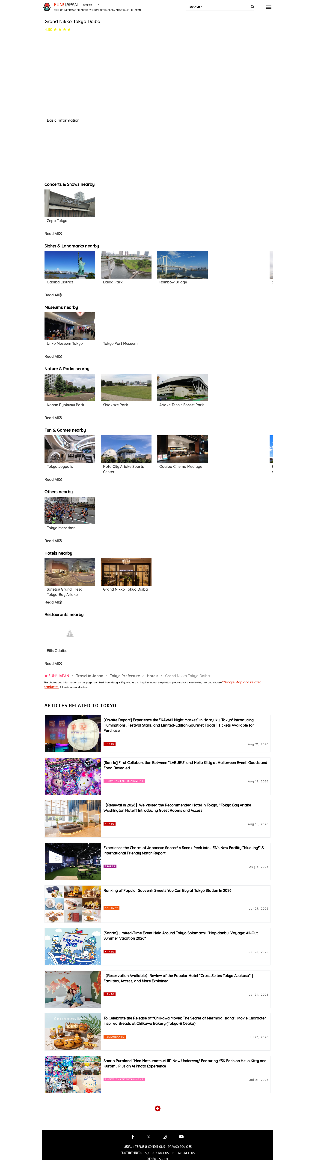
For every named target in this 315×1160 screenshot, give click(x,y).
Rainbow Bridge (173, 282)
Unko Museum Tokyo (65, 343)
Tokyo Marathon (61, 528)
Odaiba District (60, 282)
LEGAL (129, 1146)
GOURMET (111, 908)
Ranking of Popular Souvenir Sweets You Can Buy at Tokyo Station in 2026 (168, 890)
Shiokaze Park (115, 405)
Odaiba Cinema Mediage (180, 466)
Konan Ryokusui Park (65, 405)
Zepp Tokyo (57, 220)
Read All (52, 233)
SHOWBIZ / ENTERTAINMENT (124, 780)
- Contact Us (159, 1153)
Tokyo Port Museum (120, 343)
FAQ (146, 1153)
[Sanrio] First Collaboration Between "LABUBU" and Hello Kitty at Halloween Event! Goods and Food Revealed (185, 765)
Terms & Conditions (150, 1146)
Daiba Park (113, 282)
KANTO (109, 743)
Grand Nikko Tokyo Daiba (125, 589)
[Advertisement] (126, 210)
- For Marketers (182, 1153)
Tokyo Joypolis (60, 466)
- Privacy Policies (179, 1146)
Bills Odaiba (57, 650)
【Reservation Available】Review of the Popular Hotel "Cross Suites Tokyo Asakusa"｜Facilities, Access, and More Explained (179, 978)
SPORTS (110, 866)
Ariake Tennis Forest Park (181, 405)
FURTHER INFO (131, 1153)
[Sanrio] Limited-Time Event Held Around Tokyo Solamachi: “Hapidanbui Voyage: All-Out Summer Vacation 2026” (181, 936)
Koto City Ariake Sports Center (123, 469)
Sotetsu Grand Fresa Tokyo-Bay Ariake (65, 592)
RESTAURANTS (114, 1036)
